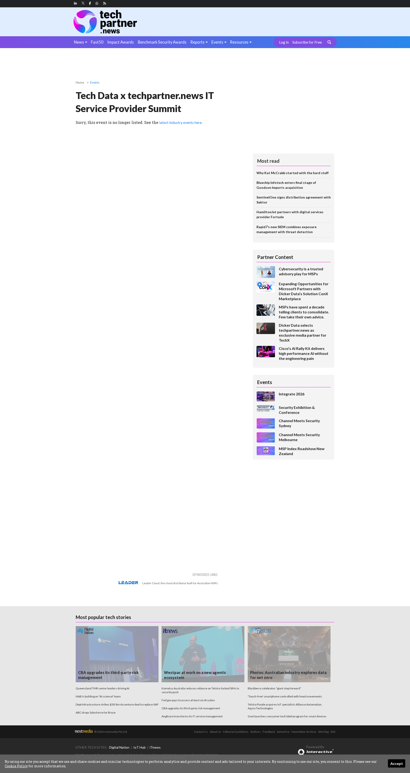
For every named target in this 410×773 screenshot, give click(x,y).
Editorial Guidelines (235, 731)
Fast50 (97, 42)
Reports (197, 42)
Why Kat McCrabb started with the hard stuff (292, 173)
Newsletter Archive (303, 731)
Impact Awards (120, 42)
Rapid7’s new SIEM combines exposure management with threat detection (286, 229)
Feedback (269, 731)
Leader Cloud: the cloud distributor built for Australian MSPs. (180, 583)
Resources (239, 42)
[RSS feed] (104, 3)
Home (80, 82)
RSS (333, 731)
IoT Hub (139, 747)
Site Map (323, 731)
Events (217, 42)
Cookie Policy (16, 766)
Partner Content (275, 257)
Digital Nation (119, 747)
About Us (215, 731)
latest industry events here (180, 122)
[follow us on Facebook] (90, 3)
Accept (396, 763)
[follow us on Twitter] (83, 3)
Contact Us (201, 731)
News (79, 42)
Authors (255, 731)
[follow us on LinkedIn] (75, 3)
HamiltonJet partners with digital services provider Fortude (289, 214)
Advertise (283, 731)
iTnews (155, 747)
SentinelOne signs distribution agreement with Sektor (293, 199)
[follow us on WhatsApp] (97, 3)
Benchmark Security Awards (162, 42)
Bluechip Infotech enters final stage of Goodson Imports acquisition (286, 185)
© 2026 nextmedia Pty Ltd (110, 731)
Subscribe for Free (307, 42)
